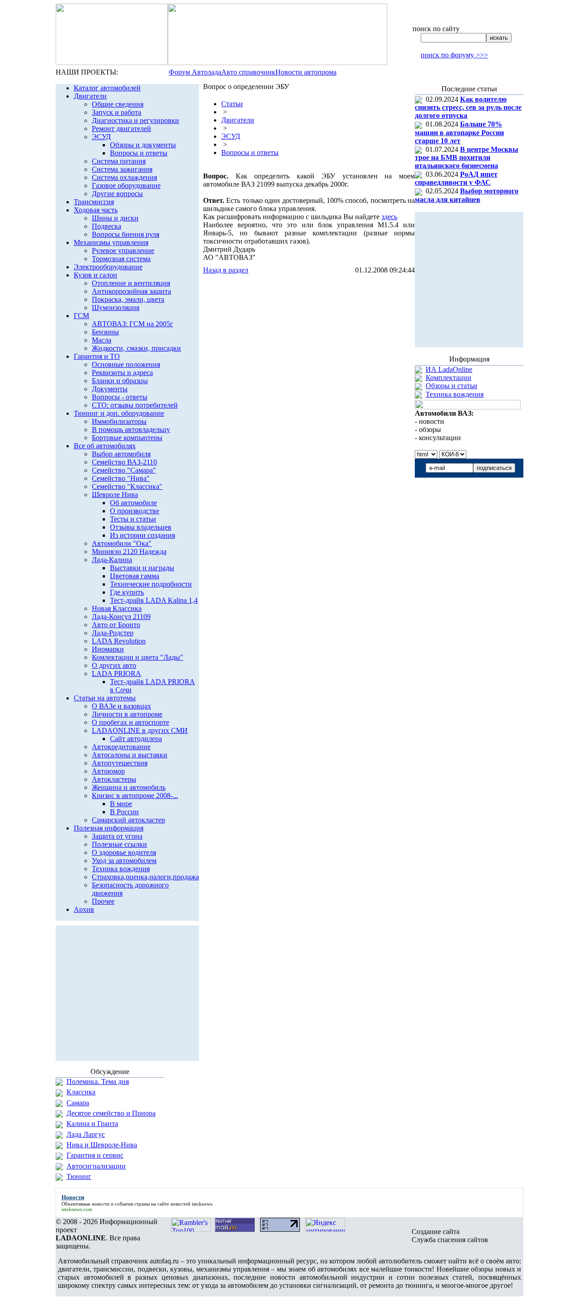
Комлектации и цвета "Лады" (137, 657)
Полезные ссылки (119, 844)
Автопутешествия (119, 763)
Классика (80, 1092)
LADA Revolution (119, 641)
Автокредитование (121, 747)
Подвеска (106, 226)
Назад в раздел (225, 270)
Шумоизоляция (115, 307)
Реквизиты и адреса (122, 372)
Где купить (127, 592)
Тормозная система (121, 259)
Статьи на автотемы (105, 698)
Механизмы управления (111, 242)
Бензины (105, 332)
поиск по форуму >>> (454, 55)
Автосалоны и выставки (129, 755)
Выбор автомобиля (121, 454)
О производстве (134, 511)
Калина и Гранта (92, 1123)
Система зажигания (122, 169)
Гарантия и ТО (97, 356)
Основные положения (126, 364)
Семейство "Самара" (124, 470)
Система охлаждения (124, 177)
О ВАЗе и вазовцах (121, 706)
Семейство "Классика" (127, 486)
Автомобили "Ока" (122, 543)
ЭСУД (101, 137)
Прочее (103, 901)
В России (124, 812)
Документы (110, 389)
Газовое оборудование (126, 185)
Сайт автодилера (136, 738)
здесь (389, 217)
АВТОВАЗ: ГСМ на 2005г (132, 324)
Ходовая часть (96, 210)
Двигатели (90, 96)
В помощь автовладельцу (131, 429)
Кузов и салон (95, 275)
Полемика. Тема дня (97, 1081)
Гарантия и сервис (94, 1155)
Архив (84, 909)
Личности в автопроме (127, 714)
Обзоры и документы (143, 145)
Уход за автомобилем (124, 860)
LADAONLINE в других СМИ (140, 730)
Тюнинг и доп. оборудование (119, 413)
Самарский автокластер (128, 820)
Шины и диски (115, 218)
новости (100, 1203)
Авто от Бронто (116, 625)
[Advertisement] (309, 292)
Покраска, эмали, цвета (128, 299)
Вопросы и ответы (138, 153)
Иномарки (108, 649)
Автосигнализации (96, 1166)
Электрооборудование (108, 267)
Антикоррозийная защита (131, 291)
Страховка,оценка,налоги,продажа (145, 877)
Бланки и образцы (120, 381)
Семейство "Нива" (121, 478)
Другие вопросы (117, 193)
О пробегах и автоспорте (130, 722)
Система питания (119, 161)
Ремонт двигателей (121, 128)
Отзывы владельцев (140, 527)
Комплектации (448, 377)
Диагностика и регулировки (135, 120)
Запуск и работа (116, 112)
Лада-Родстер (112, 633)
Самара (77, 1103)
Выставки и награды (142, 568)
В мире (121, 803)
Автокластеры (114, 779)
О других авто (114, 665)
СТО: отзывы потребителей (135, 405)
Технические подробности (151, 584)
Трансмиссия (94, 202)
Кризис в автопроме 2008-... (135, 795)
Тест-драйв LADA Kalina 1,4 (154, 600)
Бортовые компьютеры (127, 437)
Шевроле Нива (115, 494)
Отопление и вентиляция (131, 283)
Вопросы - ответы (119, 397)
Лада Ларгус (85, 1134)
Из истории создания (142, 535)
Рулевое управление (123, 250)
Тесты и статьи (133, 519)
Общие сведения (117, 104)
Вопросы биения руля (125, 234)
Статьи (232, 104)
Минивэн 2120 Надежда (129, 551)
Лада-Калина (112, 559)
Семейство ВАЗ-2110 (124, 462)
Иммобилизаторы (119, 421)
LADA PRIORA (116, 673)
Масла (101, 340)
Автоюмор (108, 771)
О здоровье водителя (124, 852)
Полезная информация (108, 828)
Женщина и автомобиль (129, 787)
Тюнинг (78, 1176)
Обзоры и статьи (451, 386)
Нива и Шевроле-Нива (101, 1145)
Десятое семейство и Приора (111, 1113)
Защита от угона (117, 836)
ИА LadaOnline (449, 369)
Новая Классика (117, 608)
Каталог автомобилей (107, 88)
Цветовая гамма (134, 576)
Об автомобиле (133, 503)
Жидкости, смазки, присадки (136, 348)
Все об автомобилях (105, 446)
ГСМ (81, 315)
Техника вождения (121, 869)
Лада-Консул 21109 (121, 616)
